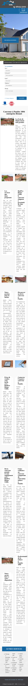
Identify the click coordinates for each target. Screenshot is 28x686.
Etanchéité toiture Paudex (21, 660)
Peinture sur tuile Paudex (14, 659)
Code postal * (7, 73)
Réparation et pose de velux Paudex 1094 (21, 667)
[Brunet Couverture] (8, 3)
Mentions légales (21, 684)
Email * (6, 78)
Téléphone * (7, 83)
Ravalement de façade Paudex (14, 664)
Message (6, 88)
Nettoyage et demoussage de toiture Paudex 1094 (7, 658)
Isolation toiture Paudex (21, 655)
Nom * (6, 68)
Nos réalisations (10, 40)
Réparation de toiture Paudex (14, 669)
